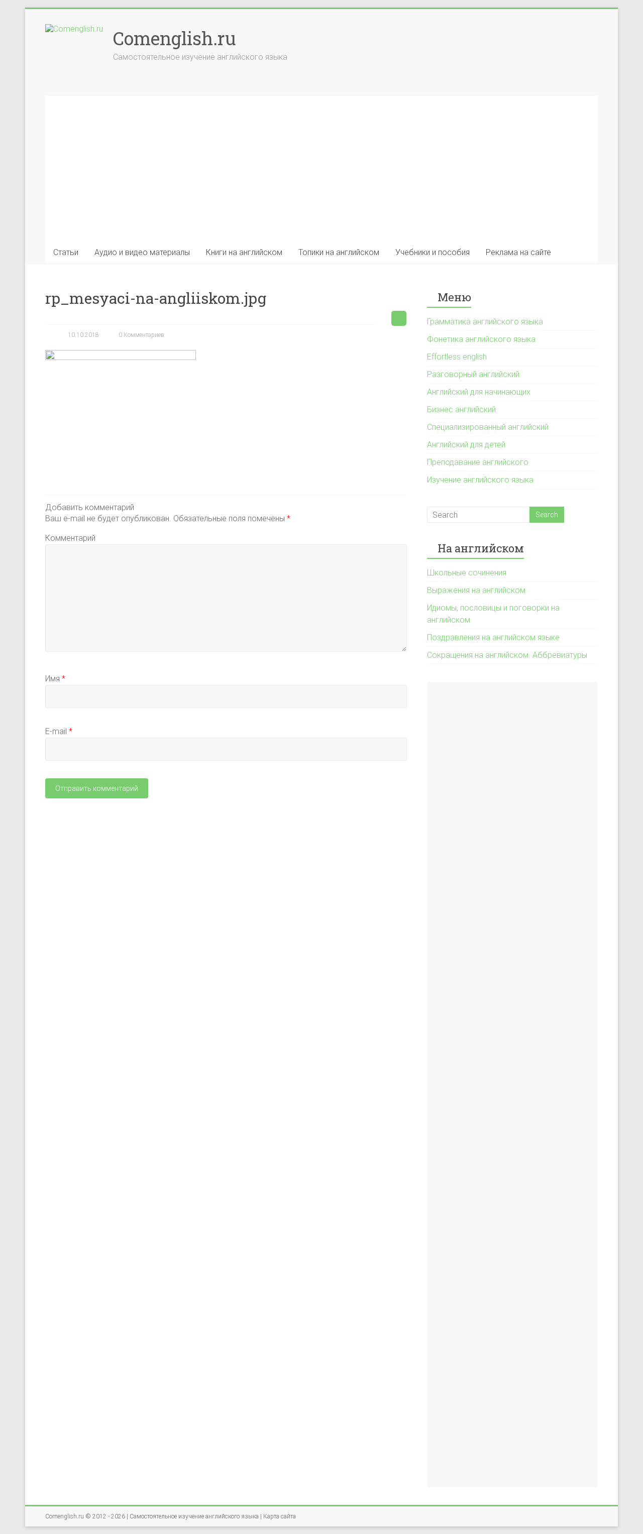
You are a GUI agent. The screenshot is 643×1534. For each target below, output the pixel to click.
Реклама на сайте (518, 252)
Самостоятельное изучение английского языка (194, 1516)
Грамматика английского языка (485, 321)
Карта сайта (279, 1516)
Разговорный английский (473, 374)
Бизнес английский (461, 409)
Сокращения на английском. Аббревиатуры (507, 655)
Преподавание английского (477, 462)
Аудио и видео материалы (142, 252)
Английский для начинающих (478, 392)
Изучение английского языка (480, 480)
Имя (55, 678)
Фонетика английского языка (481, 339)
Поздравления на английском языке (493, 637)
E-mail (58, 731)
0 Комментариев (141, 334)
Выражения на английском (476, 590)
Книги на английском (244, 252)
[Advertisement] (321, 166)
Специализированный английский (488, 427)
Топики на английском (338, 252)
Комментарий (70, 538)
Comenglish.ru (174, 38)
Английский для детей (466, 444)
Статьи (65, 252)
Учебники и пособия (432, 252)
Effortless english (457, 357)
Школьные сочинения (466, 572)
